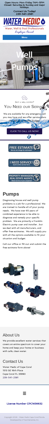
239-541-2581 (24, 13)
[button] (24, 131)
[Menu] (24, 393)
